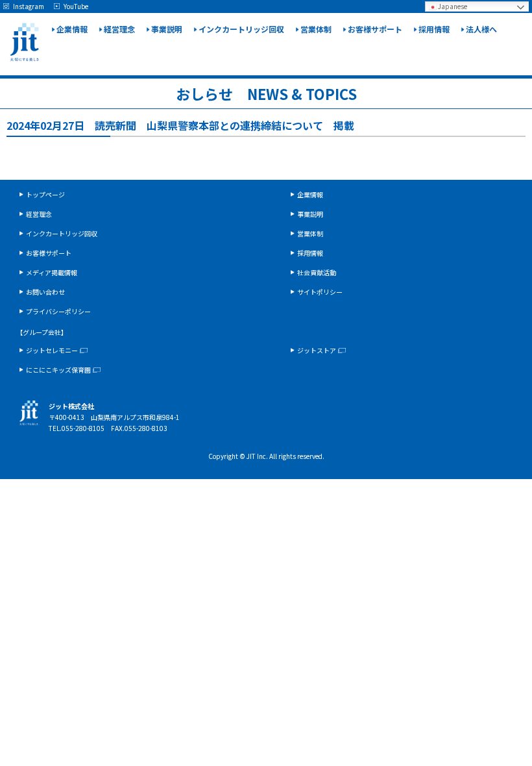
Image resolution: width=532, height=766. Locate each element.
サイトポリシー (320, 292)
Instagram (28, 6)
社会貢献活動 (316, 272)
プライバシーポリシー (58, 311)
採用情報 (434, 28)
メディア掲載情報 (51, 272)
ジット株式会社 (24, 42)
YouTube (76, 6)
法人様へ (481, 28)
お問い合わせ (45, 292)
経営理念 (119, 28)
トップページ (45, 194)
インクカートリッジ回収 (241, 28)
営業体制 (316, 28)
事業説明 (166, 28)
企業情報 (72, 28)
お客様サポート (375, 28)
